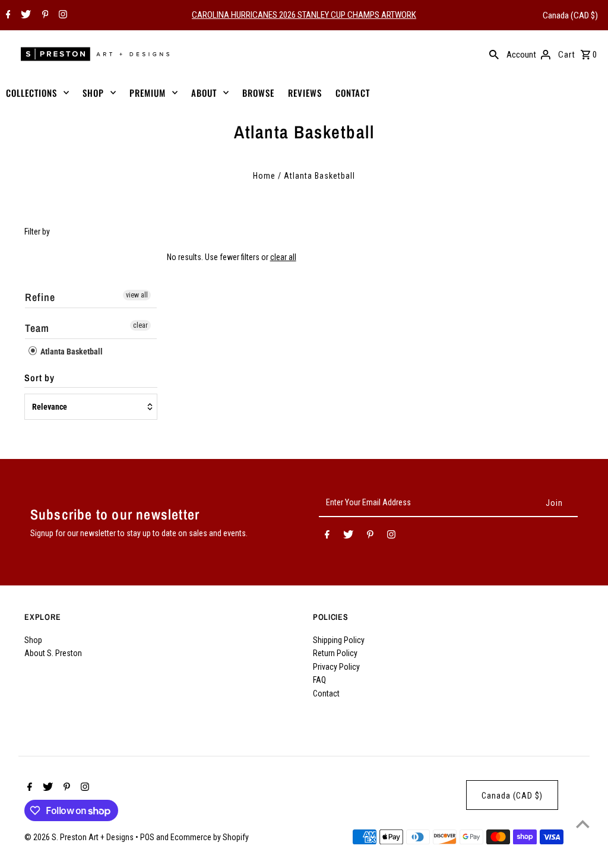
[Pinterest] (44, 15)
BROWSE (258, 92)
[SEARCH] (494, 54)
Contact (326, 693)
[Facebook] (7, 15)
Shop (33, 640)
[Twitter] (24, 15)
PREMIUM (147, 92)
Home (264, 175)
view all (137, 295)
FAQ (319, 680)
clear (140, 325)
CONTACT (352, 92)
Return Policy (335, 653)
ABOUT (204, 92)
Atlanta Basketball (71, 351)
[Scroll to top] (582, 823)
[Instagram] (61, 15)
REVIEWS (305, 92)
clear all (283, 257)
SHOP (93, 92)
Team (37, 328)
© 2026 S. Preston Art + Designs (79, 837)
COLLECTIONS (31, 92)
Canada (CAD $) (570, 15)
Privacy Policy (336, 667)
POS (147, 837)
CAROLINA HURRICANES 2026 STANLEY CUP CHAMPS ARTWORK (304, 15)
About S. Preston (53, 653)
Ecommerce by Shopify (209, 837)
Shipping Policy (339, 640)
